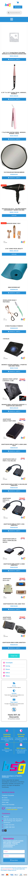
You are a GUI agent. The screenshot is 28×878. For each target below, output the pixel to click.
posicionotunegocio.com (7, 869)
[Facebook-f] (3, 830)
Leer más (14, 215)
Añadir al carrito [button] (15, 59)
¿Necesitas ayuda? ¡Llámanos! (14, 808)
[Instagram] (5, 830)
